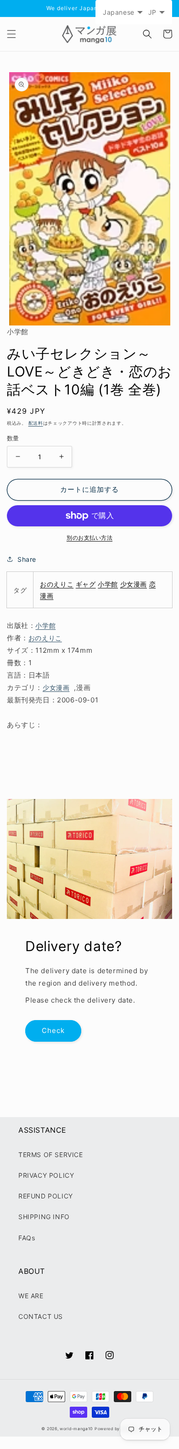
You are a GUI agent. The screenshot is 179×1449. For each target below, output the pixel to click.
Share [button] (26, 559)
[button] (11, 34)
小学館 (108, 584)
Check (53, 1030)
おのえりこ (56, 584)
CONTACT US (40, 1316)
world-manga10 (76, 1428)
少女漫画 (133, 584)
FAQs (26, 1238)
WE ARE (31, 1296)
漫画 (46, 595)
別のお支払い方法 (89, 537)
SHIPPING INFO (44, 1217)
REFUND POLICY (45, 1196)
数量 (13, 438)
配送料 (35, 423)
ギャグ (86, 584)
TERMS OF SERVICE (50, 1154)
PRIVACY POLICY (46, 1175)
